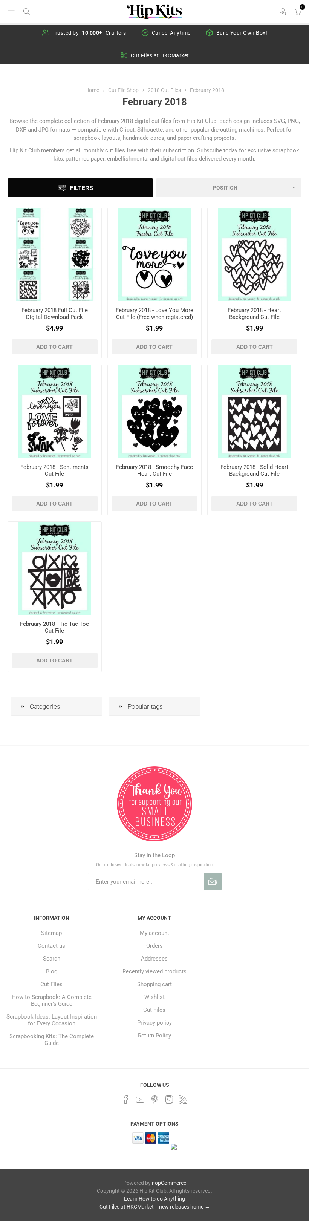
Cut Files (51, 984)
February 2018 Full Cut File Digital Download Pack (54, 313)
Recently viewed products (154, 971)
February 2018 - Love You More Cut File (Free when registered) (154, 313)
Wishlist (154, 997)
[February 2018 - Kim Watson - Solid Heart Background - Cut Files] (254, 411)
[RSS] (183, 1100)
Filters (81, 188)
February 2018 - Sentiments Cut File (54, 470)
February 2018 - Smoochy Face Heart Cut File (154, 470)
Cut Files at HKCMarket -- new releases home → (154, 1207)
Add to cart (54, 347)
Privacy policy (154, 1022)
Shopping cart (154, 984)
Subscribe (213, 881)
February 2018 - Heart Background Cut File (254, 313)
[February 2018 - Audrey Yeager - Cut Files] (154, 255)
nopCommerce (169, 1183)
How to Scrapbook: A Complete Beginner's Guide (52, 1000)
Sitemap (51, 933)
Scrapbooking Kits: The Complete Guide (51, 1039)
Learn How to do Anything (154, 1199)
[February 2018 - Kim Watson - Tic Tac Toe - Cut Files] (54, 568)
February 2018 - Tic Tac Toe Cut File (54, 627)
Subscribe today (217, 150)
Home (92, 90)
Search (51, 958)
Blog (51, 971)
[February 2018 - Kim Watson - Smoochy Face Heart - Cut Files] (154, 411)
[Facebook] (126, 1100)
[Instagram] (169, 1100)
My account (154, 933)
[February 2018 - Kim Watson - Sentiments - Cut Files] (54, 411)
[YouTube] (140, 1100)
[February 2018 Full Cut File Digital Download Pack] (54, 255)
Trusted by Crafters (89, 33)
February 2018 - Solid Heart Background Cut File (254, 470)
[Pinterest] (154, 1100)
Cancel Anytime (171, 33)
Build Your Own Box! (242, 33)
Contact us (51, 945)
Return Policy (154, 1035)
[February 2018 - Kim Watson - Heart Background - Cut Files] (254, 255)
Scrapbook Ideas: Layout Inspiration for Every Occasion (51, 1020)
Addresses (154, 958)
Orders (154, 945)
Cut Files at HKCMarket (160, 55)
